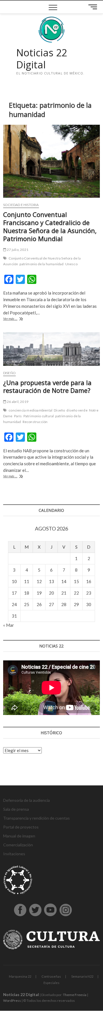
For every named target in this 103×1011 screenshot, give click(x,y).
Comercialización (18, 844)
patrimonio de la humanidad (41, 264)
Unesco (71, 264)
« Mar (8, 625)
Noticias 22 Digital (41, 59)
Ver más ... (18, 319)
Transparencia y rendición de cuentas (36, 818)
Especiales (51, 983)
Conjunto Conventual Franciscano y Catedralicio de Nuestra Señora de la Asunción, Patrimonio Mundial (50, 226)
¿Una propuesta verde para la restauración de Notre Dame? (47, 386)
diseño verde (76, 410)
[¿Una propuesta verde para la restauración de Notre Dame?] (51, 349)
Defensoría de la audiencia (26, 800)
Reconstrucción (35, 422)
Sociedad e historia (21, 205)
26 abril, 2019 (17, 401)
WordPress (12, 1000)
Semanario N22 (82, 976)
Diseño (9, 373)
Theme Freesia (74, 995)
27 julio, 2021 (17, 249)
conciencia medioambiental (30, 410)
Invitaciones (14, 853)
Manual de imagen (19, 835)
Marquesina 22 (20, 976)
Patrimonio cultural (38, 416)
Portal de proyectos (21, 826)
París (18, 416)
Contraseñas (51, 976)
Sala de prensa (16, 809)
